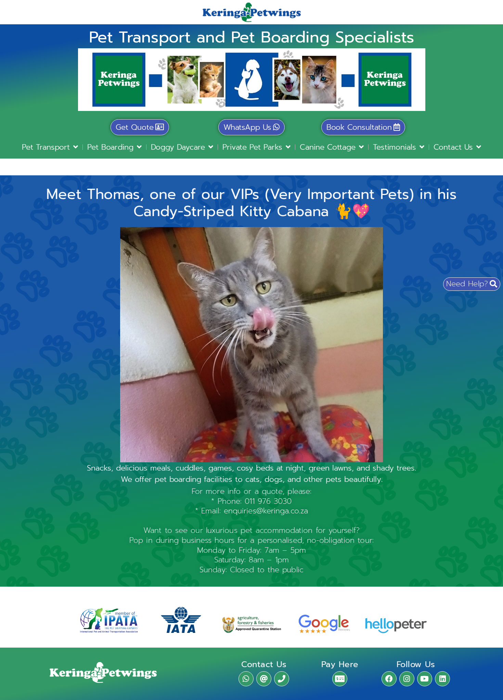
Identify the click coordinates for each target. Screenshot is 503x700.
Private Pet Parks (252, 147)
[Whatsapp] (246, 678)
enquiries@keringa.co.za (266, 510)
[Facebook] (389, 678)
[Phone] (281, 678)
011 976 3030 (268, 501)
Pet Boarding (110, 147)
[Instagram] (406, 678)
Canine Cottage (328, 147)
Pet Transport (46, 147)
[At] (263, 678)
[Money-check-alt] (339, 678)
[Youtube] (424, 678)
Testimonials (394, 147)
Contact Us (453, 147)
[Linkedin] (442, 678)
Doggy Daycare (178, 147)
